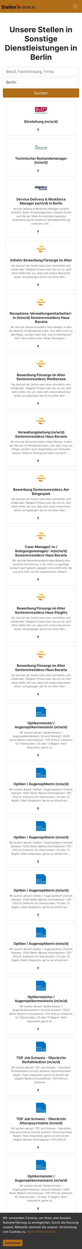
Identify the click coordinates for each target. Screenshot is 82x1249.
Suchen (41, 93)
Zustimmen (13, 1243)
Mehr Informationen (41, 1232)
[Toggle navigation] (75, 6)
